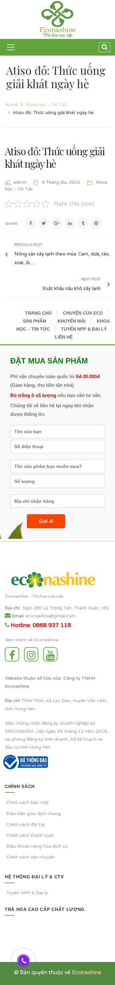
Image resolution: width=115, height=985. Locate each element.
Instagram (33, 654)
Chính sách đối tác (26, 824)
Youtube (52, 654)
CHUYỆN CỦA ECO (83, 313)
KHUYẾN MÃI (71, 321)
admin (20, 182)
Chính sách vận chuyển (30, 857)
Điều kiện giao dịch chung (33, 813)
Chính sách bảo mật (27, 802)
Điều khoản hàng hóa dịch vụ (37, 846)
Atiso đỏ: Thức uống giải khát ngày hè (55, 157)
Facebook (13, 654)
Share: (12, 223)
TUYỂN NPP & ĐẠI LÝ (84, 329)
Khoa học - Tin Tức (46, 104)
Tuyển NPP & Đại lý (27, 893)
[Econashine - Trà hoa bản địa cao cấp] (58, 19)
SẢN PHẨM (34, 321)
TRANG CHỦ (38, 313)
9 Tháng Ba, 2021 (62, 182)
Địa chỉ (12, 608)
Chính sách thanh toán (30, 835)
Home (11, 104)
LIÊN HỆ (64, 337)
